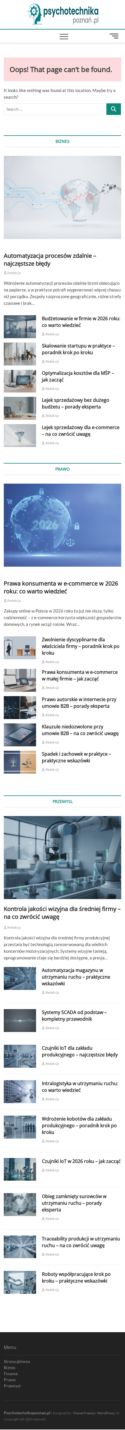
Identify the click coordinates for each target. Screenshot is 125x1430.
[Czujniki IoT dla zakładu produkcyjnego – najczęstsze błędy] (20, 1056)
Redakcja (14, 273)
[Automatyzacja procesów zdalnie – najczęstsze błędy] (62, 197)
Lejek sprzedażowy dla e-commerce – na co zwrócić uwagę (80, 430)
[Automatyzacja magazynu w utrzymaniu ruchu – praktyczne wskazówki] (20, 978)
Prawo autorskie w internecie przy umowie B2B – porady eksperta (79, 702)
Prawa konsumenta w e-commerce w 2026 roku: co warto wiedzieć (61, 587)
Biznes (9, 1367)
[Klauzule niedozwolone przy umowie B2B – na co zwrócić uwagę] (20, 734)
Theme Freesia (84, 1413)
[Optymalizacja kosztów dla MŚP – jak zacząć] (20, 381)
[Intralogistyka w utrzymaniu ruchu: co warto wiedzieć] (20, 1091)
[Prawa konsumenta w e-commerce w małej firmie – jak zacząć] (20, 680)
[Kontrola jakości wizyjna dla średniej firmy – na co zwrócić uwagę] (62, 857)
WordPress (105, 1413)
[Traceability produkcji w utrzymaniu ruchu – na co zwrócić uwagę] (20, 1247)
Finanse (11, 1373)
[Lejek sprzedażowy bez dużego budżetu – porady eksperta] (20, 408)
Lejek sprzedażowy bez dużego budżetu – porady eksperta (75, 403)
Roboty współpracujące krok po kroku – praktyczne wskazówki (76, 1277)
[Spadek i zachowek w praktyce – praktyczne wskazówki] (20, 762)
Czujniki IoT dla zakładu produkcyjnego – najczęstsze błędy (80, 1051)
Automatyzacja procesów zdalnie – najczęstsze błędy (50, 259)
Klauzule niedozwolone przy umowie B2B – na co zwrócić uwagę (80, 729)
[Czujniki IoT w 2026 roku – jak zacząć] (20, 1169)
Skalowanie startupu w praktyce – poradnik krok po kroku (78, 349)
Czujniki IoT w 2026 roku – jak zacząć (81, 1161)
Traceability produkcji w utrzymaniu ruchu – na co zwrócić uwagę (81, 1242)
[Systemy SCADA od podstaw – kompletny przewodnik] (20, 1020)
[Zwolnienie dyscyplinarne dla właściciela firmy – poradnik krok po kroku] (20, 647)
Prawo (10, 1379)
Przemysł (12, 1385)
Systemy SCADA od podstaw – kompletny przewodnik (74, 1015)
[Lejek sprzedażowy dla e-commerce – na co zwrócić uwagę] (20, 435)
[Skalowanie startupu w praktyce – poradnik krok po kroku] (20, 354)
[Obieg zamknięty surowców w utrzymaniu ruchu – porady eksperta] (20, 1204)
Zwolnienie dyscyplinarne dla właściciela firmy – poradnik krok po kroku (80, 646)
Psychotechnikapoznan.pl (27, 1412)
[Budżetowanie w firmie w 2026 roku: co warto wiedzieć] (20, 326)
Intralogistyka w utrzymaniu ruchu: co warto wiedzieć (80, 1086)
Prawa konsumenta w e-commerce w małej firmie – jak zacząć (80, 675)
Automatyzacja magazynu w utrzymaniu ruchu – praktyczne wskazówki (76, 977)
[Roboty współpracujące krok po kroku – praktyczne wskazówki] (20, 1282)
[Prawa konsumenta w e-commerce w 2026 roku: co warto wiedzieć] (62, 525)
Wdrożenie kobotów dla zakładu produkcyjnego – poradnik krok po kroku (79, 1125)
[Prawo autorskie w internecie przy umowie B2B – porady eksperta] (20, 707)
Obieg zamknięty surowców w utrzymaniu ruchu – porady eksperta (74, 1203)
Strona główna (17, 1361)
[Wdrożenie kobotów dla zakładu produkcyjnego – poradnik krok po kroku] (20, 1127)
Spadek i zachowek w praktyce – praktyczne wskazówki (76, 757)
